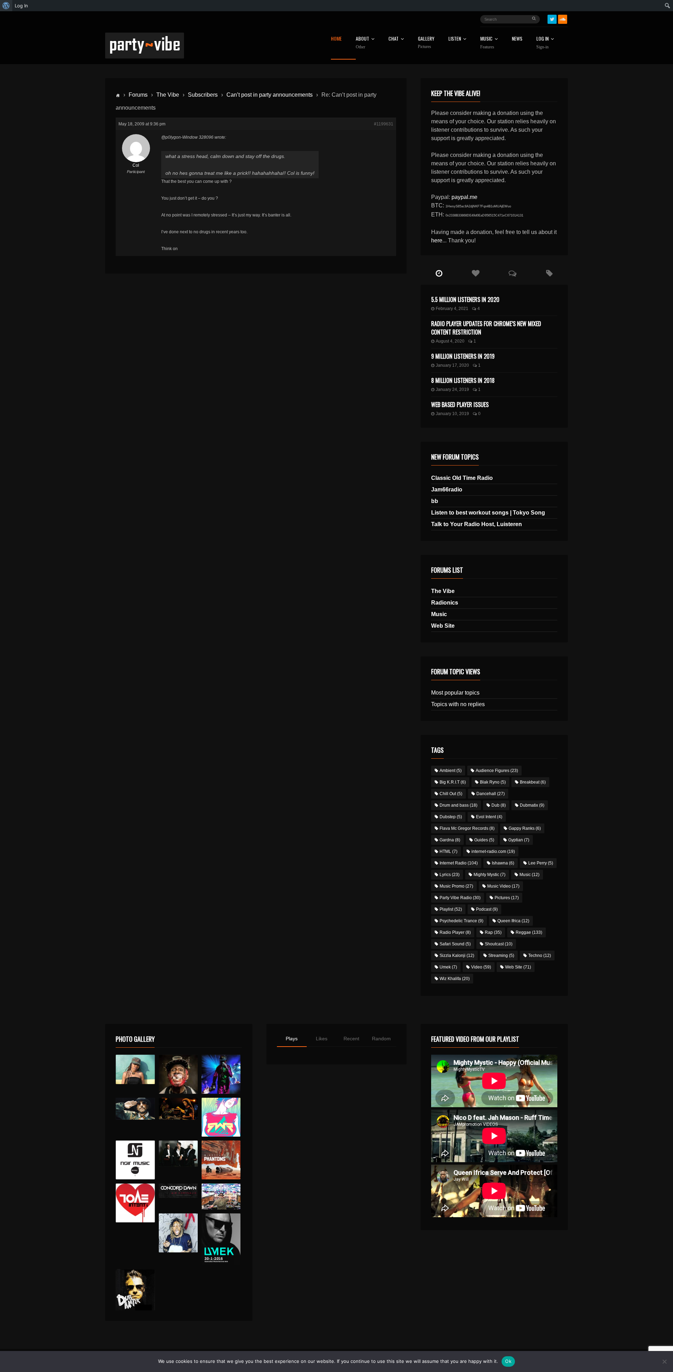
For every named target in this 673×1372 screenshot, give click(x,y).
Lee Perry (540, 863)
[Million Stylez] (135, 1109)
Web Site (443, 626)
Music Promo (456, 886)
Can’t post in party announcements (269, 95)
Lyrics (450, 874)
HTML (448, 851)
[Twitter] (552, 19)
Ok (508, 1361)
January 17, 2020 (452, 365)
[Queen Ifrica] (135, 1069)
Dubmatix (532, 805)
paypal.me (464, 197)
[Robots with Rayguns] (221, 1117)
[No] (664, 1361)
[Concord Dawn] (178, 1191)
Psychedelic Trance (461, 920)
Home (336, 39)
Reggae (529, 932)
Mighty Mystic (489, 874)
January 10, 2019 (452, 413)
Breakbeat (533, 782)
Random (381, 1038)
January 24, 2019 (452, 389)
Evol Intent (489, 816)
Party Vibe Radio (460, 897)
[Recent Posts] (439, 273)
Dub (498, 805)
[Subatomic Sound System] (221, 1074)
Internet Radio (459, 863)
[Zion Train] (178, 1109)
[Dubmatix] (135, 1289)
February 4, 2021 (452, 308)
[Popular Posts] (475, 273)
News (517, 39)
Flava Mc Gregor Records (467, 828)
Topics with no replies (458, 704)
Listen (454, 39)
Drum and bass (458, 805)
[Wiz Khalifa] (178, 1232)
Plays (292, 1038)
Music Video (503, 886)
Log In (542, 42)
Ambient (451, 770)
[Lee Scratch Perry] (178, 1074)
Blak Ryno (493, 782)
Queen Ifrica (513, 920)
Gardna (450, 839)
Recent (351, 1038)
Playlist (451, 909)
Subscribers (203, 95)
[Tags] (549, 273)
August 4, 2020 (450, 341)
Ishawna (503, 863)
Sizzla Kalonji (457, 955)
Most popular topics (455, 693)
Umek (448, 967)
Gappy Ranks (525, 828)
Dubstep (451, 816)
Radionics (444, 603)
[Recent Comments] (512, 273)
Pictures (507, 897)
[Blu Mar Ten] (178, 1153)
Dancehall (490, 793)
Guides (484, 839)
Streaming (501, 955)
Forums (138, 95)
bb (434, 501)
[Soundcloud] (562, 19)
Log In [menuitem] (21, 5)
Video (481, 967)
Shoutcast (498, 944)
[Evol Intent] (135, 1203)
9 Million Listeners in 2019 (463, 356)
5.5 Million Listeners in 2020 (465, 299)
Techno (539, 955)
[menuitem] (6, 5)
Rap (493, 932)
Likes (321, 1038)
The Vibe (167, 95)
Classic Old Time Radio (462, 478)
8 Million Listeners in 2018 (463, 380)
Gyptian (518, 839)
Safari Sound (455, 944)
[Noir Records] (135, 1159)
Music (439, 614)
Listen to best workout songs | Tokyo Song (488, 513)
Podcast (487, 909)
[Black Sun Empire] (221, 1159)
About (362, 42)
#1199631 (383, 124)
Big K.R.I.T (453, 782)
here (436, 240)
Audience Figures (497, 770)
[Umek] (221, 1239)
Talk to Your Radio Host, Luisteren (476, 524)
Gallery (426, 42)
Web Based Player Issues (460, 404)
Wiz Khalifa (455, 978)
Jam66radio (446, 489)
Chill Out (451, 793)
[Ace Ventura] (221, 1197)
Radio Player (455, 932)
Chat (393, 39)
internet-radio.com (493, 851)
